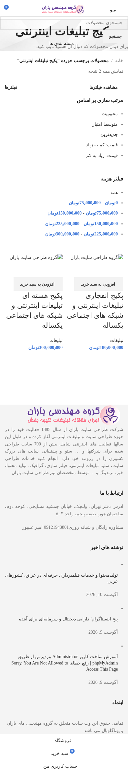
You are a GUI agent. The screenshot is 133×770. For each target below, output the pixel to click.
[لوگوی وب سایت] (64, 9)
